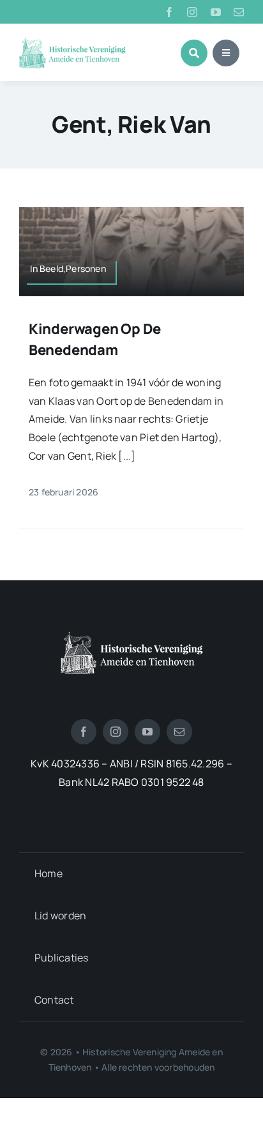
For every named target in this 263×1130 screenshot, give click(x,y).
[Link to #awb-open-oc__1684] (226, 53)
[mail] (239, 12)
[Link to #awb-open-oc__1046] (194, 53)
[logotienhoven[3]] (132, 636)
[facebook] (169, 12)
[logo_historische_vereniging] (72, 41)
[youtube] (216, 12)
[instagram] (192, 12)
